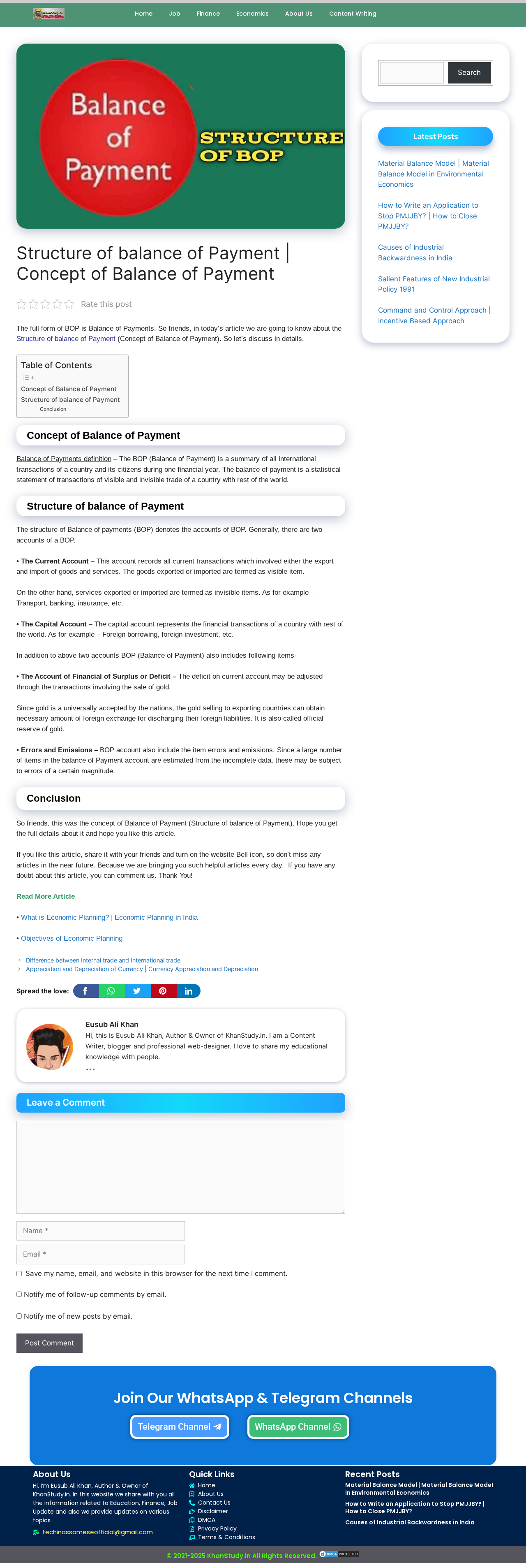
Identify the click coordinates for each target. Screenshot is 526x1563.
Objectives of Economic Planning (71, 938)
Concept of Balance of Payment (69, 389)
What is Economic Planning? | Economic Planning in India (109, 917)
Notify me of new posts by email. (78, 1316)
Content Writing (352, 13)
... (90, 1065)
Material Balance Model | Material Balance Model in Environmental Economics (419, 1488)
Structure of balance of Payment (70, 400)
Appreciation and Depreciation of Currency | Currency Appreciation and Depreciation (142, 968)
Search (469, 72)
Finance (208, 13)
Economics (252, 13)
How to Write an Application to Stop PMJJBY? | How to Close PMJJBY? (414, 1507)
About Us (299, 13)
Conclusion (53, 409)
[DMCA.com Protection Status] (339, 1555)
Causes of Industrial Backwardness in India (410, 1522)
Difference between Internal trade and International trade (103, 960)
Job (174, 13)
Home (143, 13)
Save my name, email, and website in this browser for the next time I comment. (156, 1273)
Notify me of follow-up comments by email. (95, 1294)
